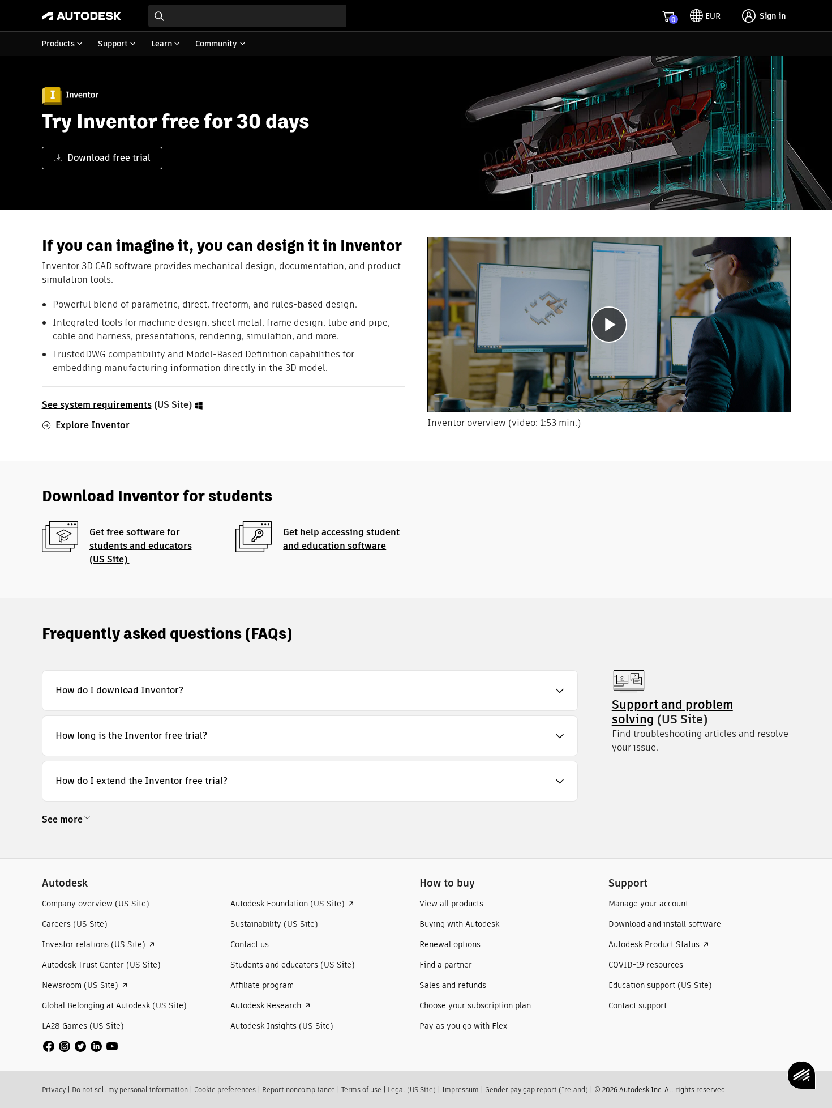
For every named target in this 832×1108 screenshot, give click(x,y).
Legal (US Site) (412, 1089)
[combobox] (247, 16)
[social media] (80, 1046)
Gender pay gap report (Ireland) (536, 1089)
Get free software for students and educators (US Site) (140, 546)
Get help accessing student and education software (341, 539)
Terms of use (361, 1089)
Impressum (460, 1089)
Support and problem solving (672, 711)
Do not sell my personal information (130, 1089)
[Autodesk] (81, 16)
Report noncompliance (298, 1089)
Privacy (54, 1089)
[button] (310, 690)
